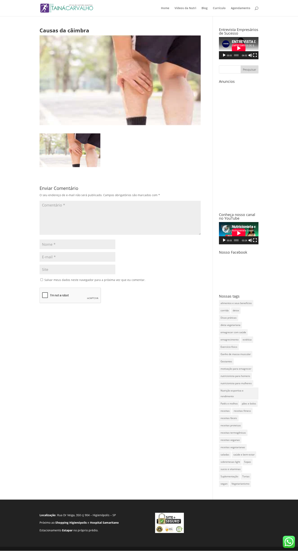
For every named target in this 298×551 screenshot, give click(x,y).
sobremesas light (230, 462)
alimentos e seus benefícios (236, 303)
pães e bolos (249, 403)
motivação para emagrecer (236, 368)
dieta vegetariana (230, 325)
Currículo (219, 8)
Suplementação (229, 476)
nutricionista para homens (235, 376)
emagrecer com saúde (233, 332)
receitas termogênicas (233, 432)
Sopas (247, 462)
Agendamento (240, 8)
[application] (238, 48)
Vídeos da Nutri (185, 8)
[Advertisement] (238, 146)
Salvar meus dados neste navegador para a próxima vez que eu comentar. (94, 280)
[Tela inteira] (255, 55)
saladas (225, 454)
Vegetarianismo (240, 483)
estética (247, 339)
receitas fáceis (229, 418)
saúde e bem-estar (244, 454)
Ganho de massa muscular (236, 354)
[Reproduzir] (224, 55)
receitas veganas (230, 440)
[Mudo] (250, 55)
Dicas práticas (229, 317)
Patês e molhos (229, 403)
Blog (205, 8)
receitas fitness (242, 411)
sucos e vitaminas (231, 469)
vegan (224, 483)
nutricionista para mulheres (236, 383)
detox (236, 310)
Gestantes (226, 361)
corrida (225, 310)
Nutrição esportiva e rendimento (232, 393)
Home (165, 8)
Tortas (246, 476)
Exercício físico (229, 347)
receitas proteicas (231, 425)
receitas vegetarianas (233, 447)
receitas (225, 411)
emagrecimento (230, 339)
